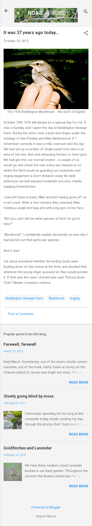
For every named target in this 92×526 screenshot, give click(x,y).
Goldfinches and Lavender (28, 448)
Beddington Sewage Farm (24, 298)
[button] (85, 33)
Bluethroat (56, 298)
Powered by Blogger (46, 507)
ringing (74, 298)
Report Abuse (46, 516)
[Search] (85, 12)
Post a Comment (20, 314)
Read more (78, 382)
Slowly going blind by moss (29, 396)
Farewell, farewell (20, 344)
